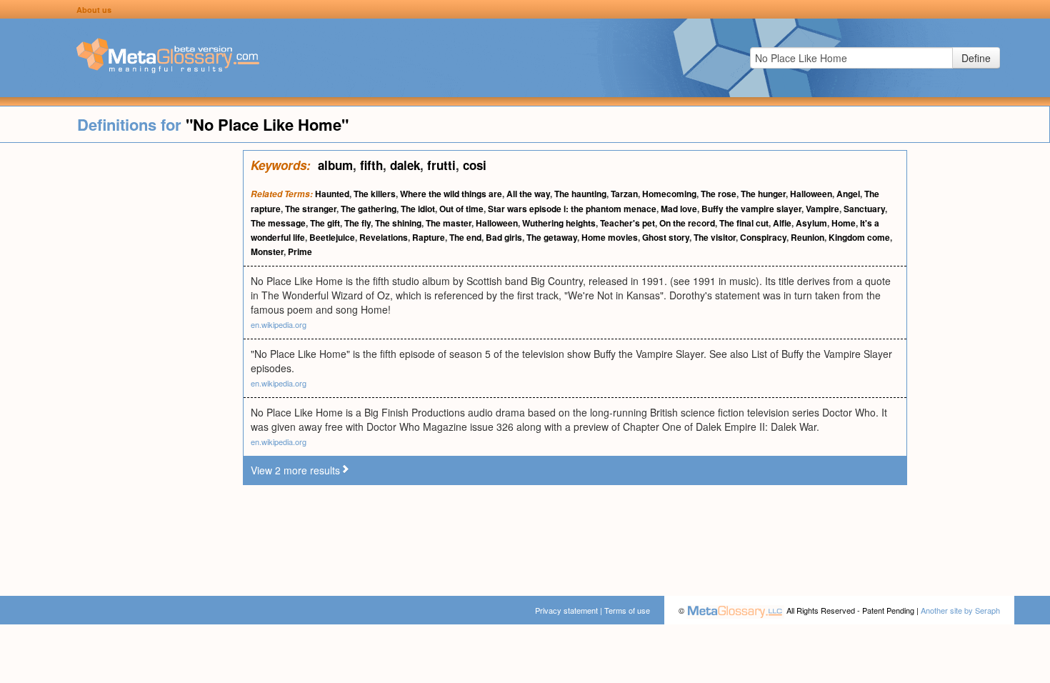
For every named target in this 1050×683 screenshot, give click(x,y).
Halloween (811, 193)
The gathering (368, 208)
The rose (718, 193)
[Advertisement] (121, 364)
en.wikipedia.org (278, 324)
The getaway (551, 237)
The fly (357, 222)
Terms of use (627, 610)
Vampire (822, 208)
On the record (687, 222)
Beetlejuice (332, 237)
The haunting (580, 193)
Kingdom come (859, 237)
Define (976, 58)
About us (93, 9)
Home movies (609, 237)
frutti (441, 165)
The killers (375, 193)
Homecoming (669, 193)
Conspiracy (763, 237)
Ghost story (665, 237)
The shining (398, 222)
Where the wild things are (451, 193)
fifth (371, 165)
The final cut (744, 222)
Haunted (332, 193)
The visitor (715, 237)
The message (278, 222)
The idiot (418, 208)
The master (448, 222)
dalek (405, 165)
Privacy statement (566, 610)
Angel (848, 193)
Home (843, 222)
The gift (325, 222)
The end (465, 237)
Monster (267, 251)
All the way (528, 193)
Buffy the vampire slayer (751, 208)
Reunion (807, 237)
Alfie (782, 222)
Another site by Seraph (960, 610)
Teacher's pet (627, 222)
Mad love (679, 208)
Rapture (428, 237)
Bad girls (504, 237)
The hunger (763, 193)
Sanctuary (864, 208)
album (335, 165)
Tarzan (624, 193)
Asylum (811, 222)
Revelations (383, 237)
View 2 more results (295, 470)
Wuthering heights (559, 222)
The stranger (310, 208)
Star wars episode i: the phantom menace (572, 208)
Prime (300, 251)
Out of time (461, 208)
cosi (474, 165)
